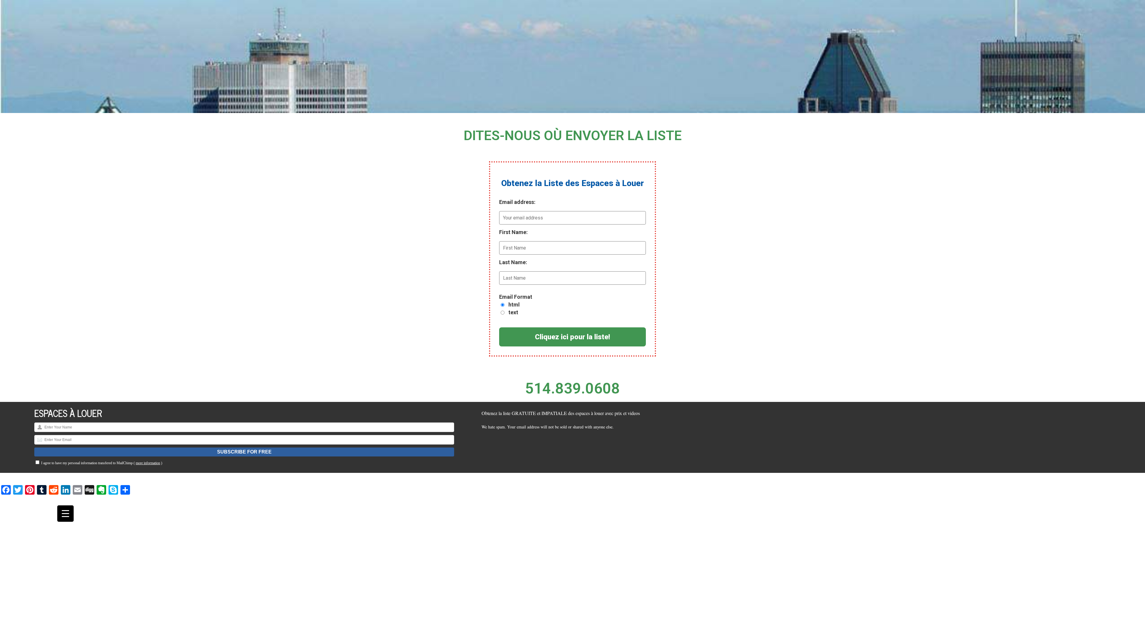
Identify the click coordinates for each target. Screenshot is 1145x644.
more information (148, 463)
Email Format (515, 297)
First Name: (513, 232)
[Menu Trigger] (65, 513)
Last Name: (513, 262)
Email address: (517, 202)
